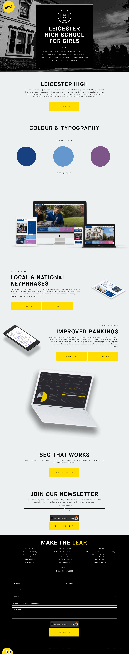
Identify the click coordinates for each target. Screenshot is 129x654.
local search (86, 90)
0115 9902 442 (64, 563)
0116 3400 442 (28, 563)
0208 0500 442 (100, 563)
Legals (81, 649)
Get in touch (54, 460)
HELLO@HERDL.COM (64, 571)
